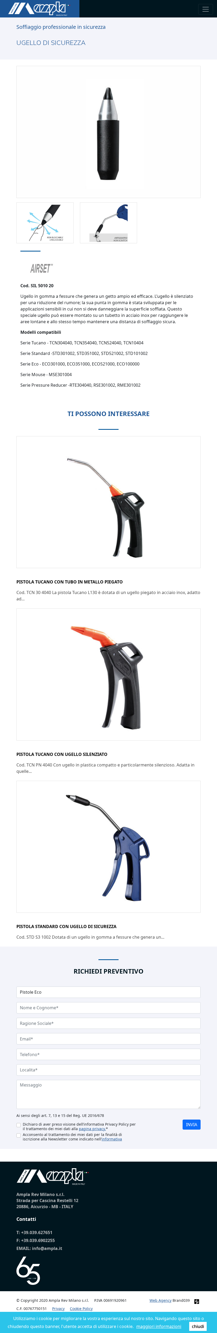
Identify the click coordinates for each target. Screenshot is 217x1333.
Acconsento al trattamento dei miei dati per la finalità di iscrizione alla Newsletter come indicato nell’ (72, 1136)
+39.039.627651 (36, 1232)
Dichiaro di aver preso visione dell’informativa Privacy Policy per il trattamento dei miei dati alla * (79, 1126)
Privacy (58, 1308)
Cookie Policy (81, 1308)
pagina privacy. (92, 1128)
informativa (112, 1139)
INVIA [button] (191, 1124)
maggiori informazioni (158, 1326)
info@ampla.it (47, 1248)
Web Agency (160, 1300)
